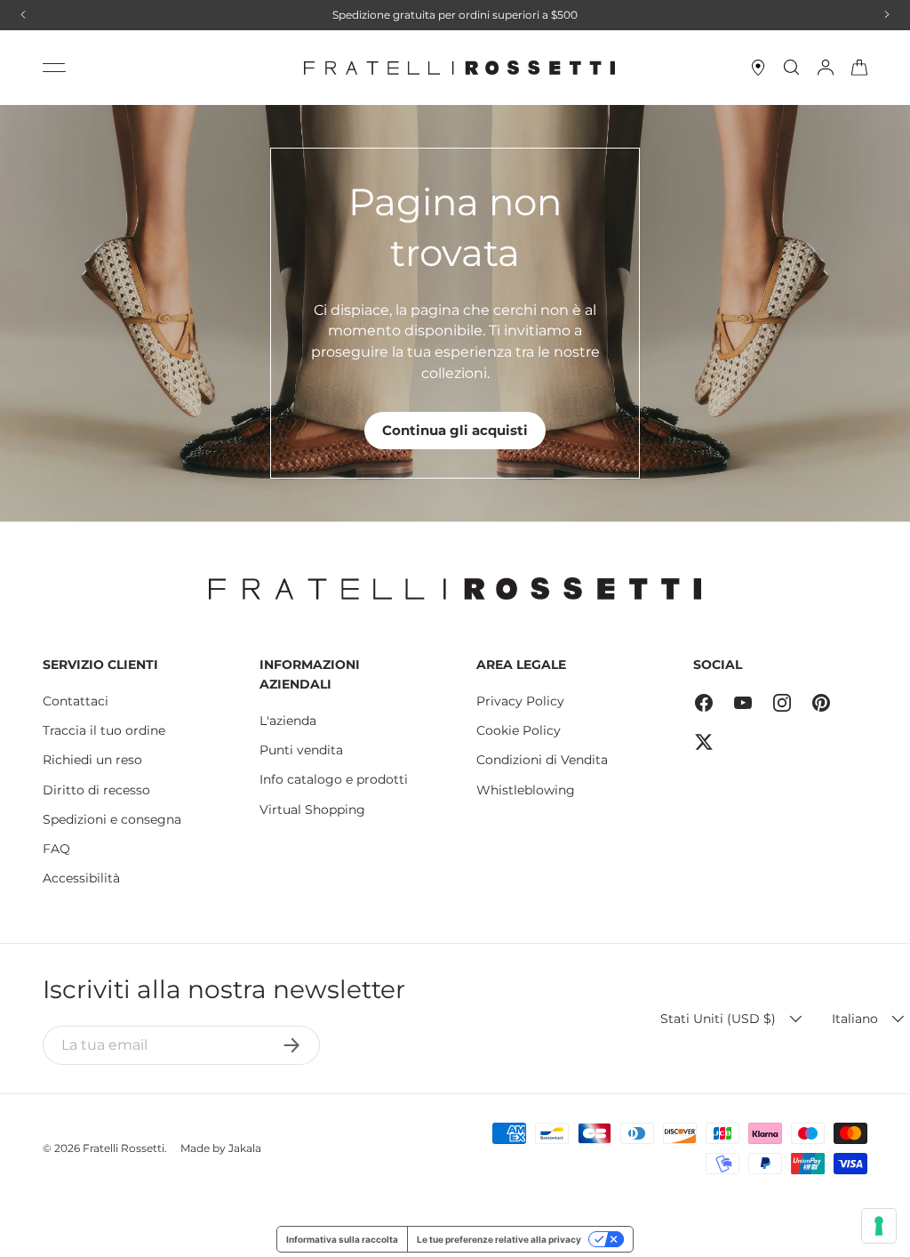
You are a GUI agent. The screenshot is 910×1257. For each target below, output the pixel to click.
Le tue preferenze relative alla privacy (499, 1239)
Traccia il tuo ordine (104, 730)
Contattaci (75, 701)
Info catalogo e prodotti (333, 779)
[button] (859, 68)
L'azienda (287, 721)
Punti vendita (301, 750)
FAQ (56, 849)
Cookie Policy (518, 730)
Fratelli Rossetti (123, 1148)
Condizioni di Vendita (542, 760)
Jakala (244, 1148)
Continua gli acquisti (455, 430)
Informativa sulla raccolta (342, 1239)
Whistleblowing (525, 790)
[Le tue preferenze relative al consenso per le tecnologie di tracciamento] (879, 1226)
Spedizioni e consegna (112, 819)
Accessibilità (81, 878)
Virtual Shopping (312, 810)
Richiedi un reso (92, 760)
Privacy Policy (520, 701)
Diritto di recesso (96, 790)
